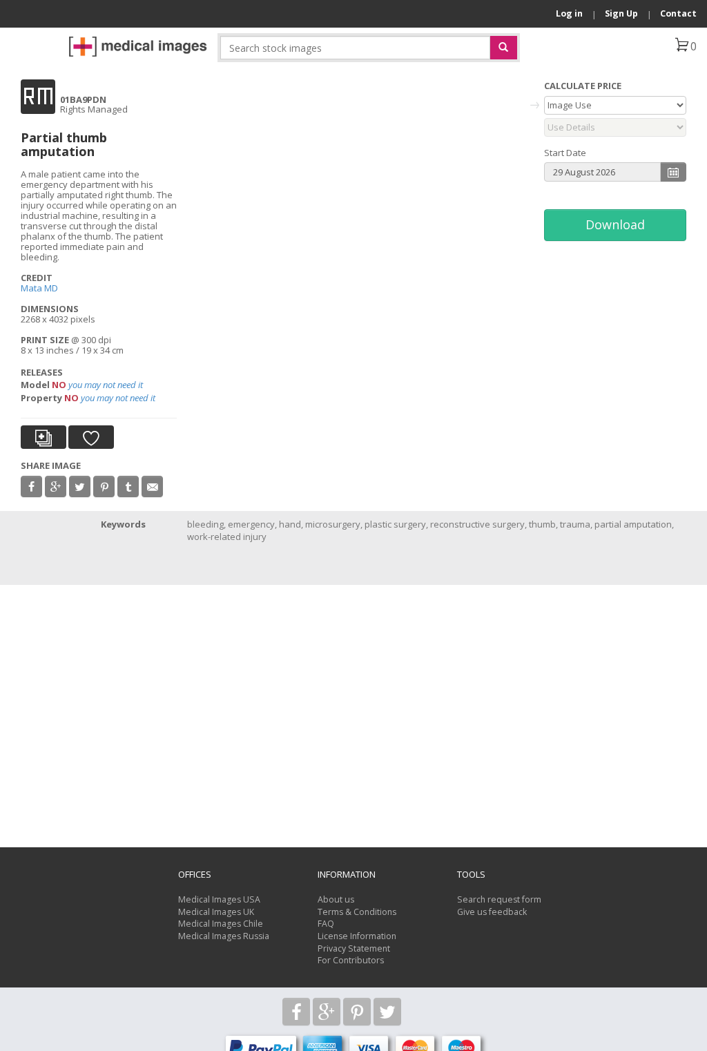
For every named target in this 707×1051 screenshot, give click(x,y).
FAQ (326, 923)
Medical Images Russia (223, 936)
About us (336, 899)
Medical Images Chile (220, 923)
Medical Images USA (219, 899)
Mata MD (39, 288)
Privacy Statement (354, 948)
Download (615, 224)
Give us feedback (492, 912)
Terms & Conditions (357, 912)
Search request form (499, 899)
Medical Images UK (216, 912)
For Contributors (351, 960)
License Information (357, 936)
